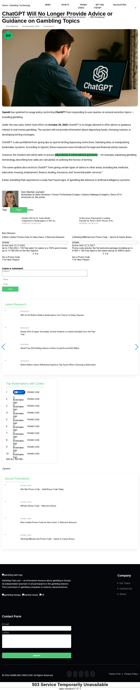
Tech (18, 210)
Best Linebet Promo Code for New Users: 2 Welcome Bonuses (49, 522)
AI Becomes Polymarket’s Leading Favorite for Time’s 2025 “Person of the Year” (96, 220)
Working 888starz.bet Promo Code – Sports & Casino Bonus (48, 539)
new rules (18, 124)
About (122, 594)
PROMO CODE (33, 392)
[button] (137, 347)
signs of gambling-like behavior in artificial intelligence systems (95, 180)
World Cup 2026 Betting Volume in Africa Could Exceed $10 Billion (50, 348)
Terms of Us (115, 674)
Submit (36, 655)
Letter (5, 632)
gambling (17, 117)
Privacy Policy (131, 674)
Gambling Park (18, 180)
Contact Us (125, 588)
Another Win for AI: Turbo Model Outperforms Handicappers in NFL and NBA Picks (39, 220)
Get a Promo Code (11, 257)
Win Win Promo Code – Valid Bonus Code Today (42, 489)
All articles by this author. (33, 197)
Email (5, 624)
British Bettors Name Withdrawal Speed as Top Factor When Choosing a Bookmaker (58, 365)
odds (36, 159)
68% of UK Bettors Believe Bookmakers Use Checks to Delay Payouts (52, 315)
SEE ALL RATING (15, 459)
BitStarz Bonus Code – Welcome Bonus (38, 506)
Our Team (124, 583)
